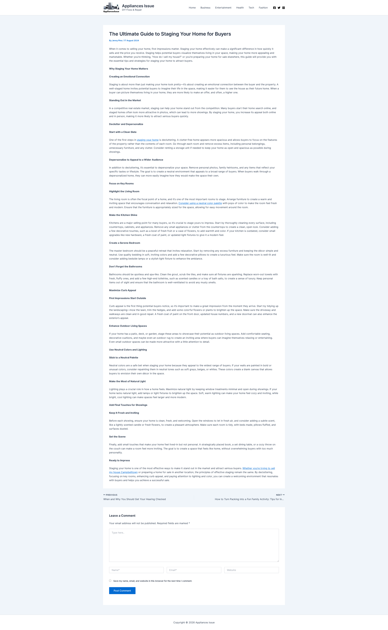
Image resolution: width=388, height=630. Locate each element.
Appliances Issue (138, 5)
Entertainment (223, 7)
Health (240, 7)
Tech (251, 7)
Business (205, 7)
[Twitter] (279, 7)
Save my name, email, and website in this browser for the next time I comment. (152, 581)
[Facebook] (274, 7)
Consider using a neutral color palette (200, 203)
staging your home (148, 139)
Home (192, 7)
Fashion (263, 7)
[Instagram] (283, 7)
